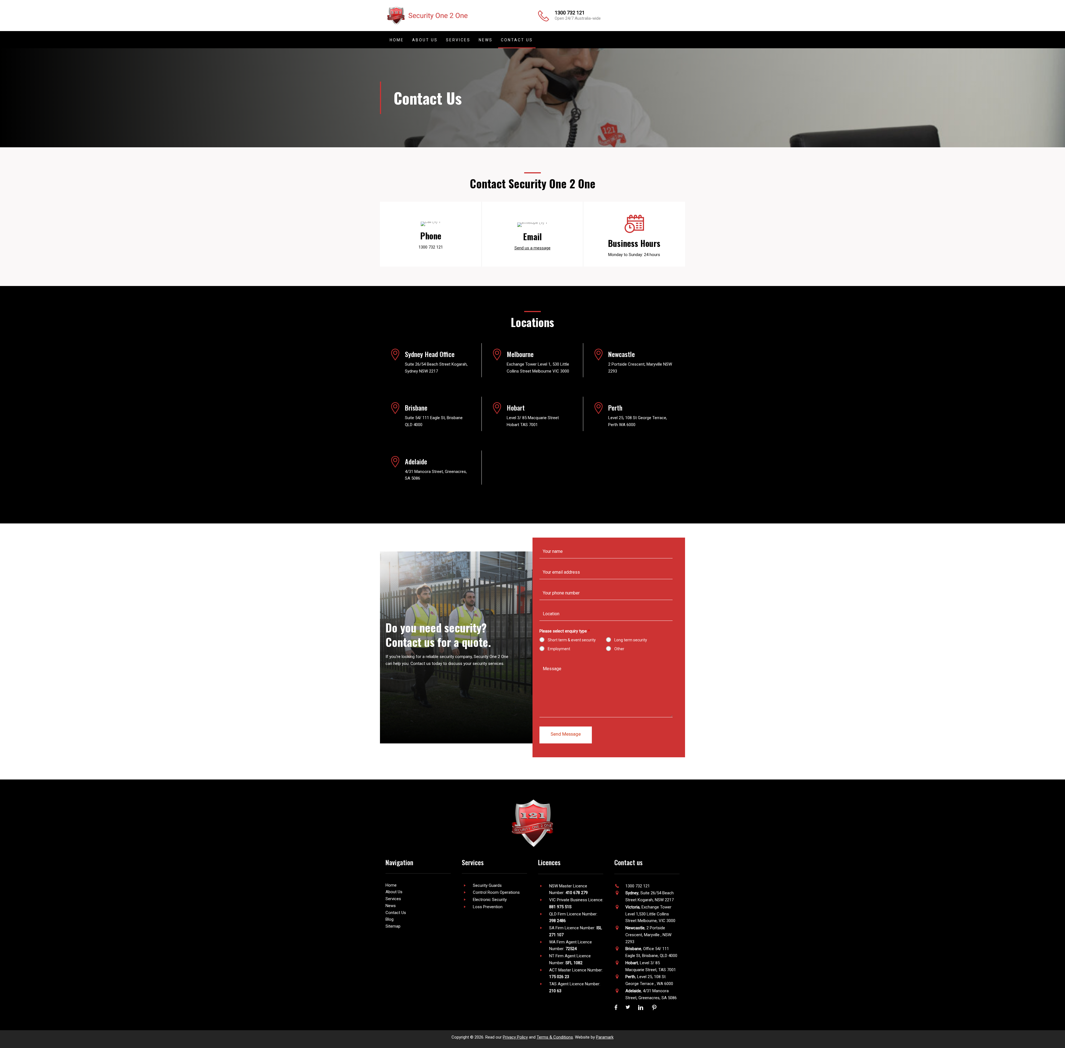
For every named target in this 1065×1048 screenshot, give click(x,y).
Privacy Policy (515, 1037)
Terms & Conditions (555, 1037)
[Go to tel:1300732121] (608, 17)
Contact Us (396, 912)
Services (393, 898)
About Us (394, 891)
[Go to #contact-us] (532, 237)
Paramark (604, 1037)
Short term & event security (572, 640)
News (391, 905)
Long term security (630, 640)
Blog (390, 919)
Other (619, 649)
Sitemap (393, 926)
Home (391, 885)
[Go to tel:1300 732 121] (430, 237)
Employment (559, 649)
